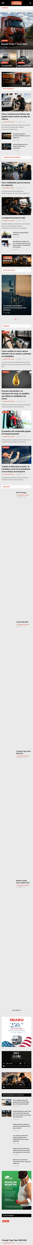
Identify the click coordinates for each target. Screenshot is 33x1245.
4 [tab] (17, 319)
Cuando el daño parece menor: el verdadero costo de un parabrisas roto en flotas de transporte (16, 469)
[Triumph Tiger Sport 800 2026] (8, 812)
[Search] (30, 3)
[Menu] (3, 3)
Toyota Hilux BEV (22, 622)
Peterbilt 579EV (6, 66)
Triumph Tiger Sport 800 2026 (14, 1240)
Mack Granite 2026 (24, 66)
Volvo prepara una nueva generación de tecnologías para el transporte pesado (21, 1102)
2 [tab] (14, 319)
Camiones (4, 8)
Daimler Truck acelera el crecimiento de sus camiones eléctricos (22, 1161)
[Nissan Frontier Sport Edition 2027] (8, 941)
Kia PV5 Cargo (21, 492)
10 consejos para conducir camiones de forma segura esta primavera (14, 308)
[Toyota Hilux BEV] (8, 683)
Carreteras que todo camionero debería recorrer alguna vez (21, 135)
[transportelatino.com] (16, 3)
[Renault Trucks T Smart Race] (16, 31)
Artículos (6, 332)
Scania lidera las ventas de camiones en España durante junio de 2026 (21, 1126)
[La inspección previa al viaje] (16, 206)
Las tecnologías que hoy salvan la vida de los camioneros (20, 146)
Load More (15, 1010)
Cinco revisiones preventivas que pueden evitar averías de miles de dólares (16, 116)
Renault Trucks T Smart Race (14, 44)
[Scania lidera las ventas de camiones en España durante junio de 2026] (6, 1126)
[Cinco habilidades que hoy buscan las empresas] (16, 171)
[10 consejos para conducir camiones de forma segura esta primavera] (16, 295)
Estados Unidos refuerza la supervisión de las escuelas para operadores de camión (21, 1150)
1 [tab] (12, 319)
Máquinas (5, 1221)
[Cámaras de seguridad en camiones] (6, 234)
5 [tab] (19, 319)
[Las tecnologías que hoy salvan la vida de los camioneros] (6, 146)
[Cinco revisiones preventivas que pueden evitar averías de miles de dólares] (16, 102)
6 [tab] (20, 319)
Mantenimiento (8, 89)
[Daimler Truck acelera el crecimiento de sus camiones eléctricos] (6, 1162)
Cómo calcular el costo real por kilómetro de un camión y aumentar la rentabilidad (16, 353)
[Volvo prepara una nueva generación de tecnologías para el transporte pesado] (6, 1102)
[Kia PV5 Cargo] (8, 553)
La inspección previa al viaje (13, 218)
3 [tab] (15, 319)
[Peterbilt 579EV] (8, 59)
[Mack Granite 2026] (25, 59)
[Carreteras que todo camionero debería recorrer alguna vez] (6, 136)
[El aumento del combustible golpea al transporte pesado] (16, 420)
